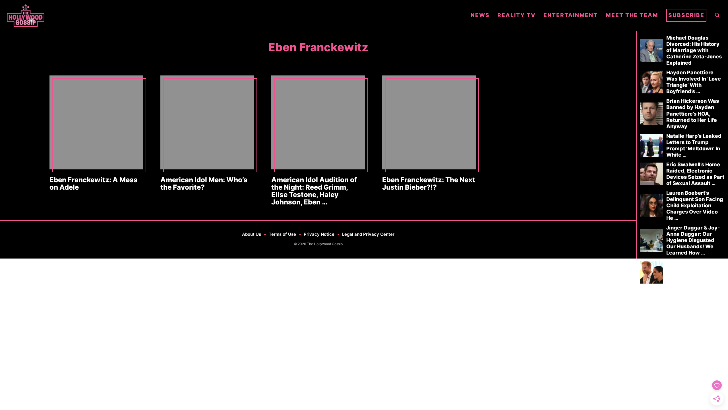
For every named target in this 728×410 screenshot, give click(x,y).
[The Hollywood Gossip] (235, 15)
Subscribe (686, 15)
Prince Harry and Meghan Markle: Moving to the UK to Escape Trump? (691, 272)
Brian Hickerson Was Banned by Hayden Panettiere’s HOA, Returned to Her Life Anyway (692, 113)
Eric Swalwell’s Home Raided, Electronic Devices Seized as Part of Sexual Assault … (695, 173)
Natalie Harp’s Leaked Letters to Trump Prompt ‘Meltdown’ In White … (693, 145)
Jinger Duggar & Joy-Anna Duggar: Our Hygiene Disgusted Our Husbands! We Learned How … (693, 240)
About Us (251, 234)
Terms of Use (282, 234)
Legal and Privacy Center (368, 234)
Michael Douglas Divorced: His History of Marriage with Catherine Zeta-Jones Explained (694, 50)
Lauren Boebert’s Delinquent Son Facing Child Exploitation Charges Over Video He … (694, 205)
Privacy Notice (319, 234)
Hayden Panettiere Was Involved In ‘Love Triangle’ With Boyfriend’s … (693, 81)
